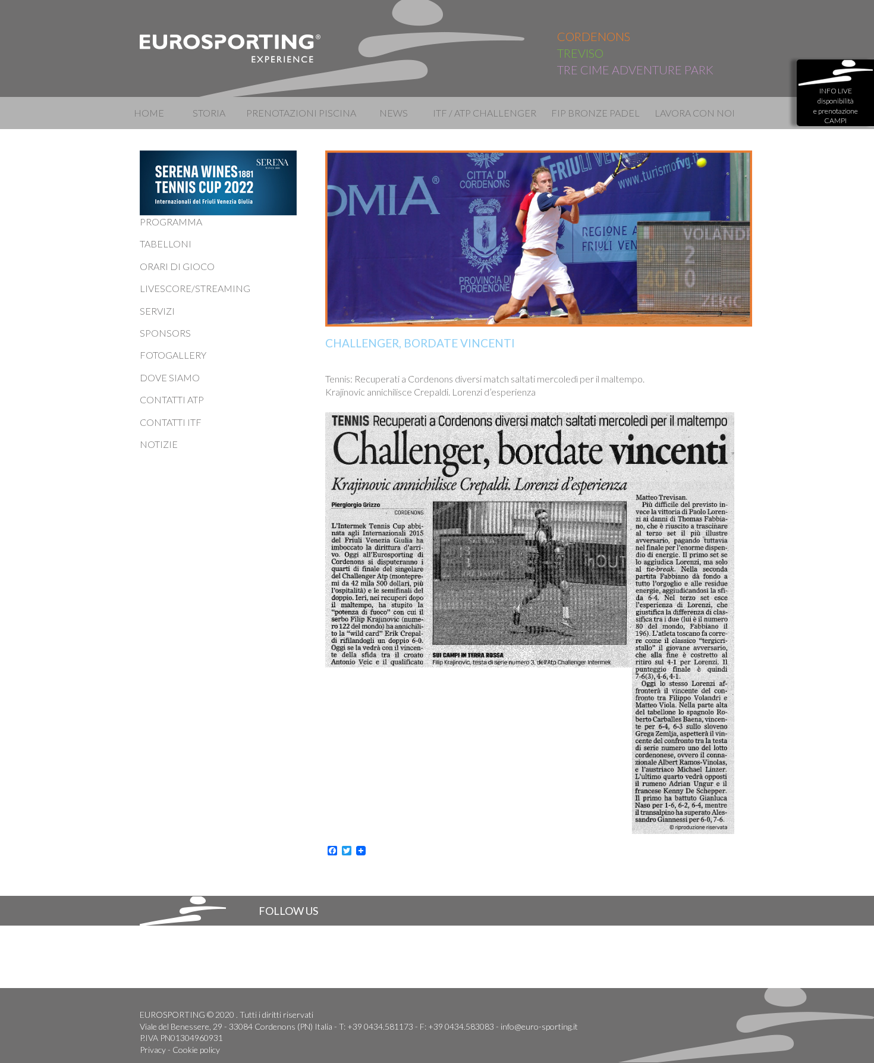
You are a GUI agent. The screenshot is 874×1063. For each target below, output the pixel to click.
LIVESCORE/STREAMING (195, 288)
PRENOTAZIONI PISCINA (301, 112)
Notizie (159, 444)
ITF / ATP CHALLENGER (483, 112)
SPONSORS (165, 332)
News (393, 112)
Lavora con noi (695, 112)
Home (149, 112)
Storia (209, 112)
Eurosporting (231, 48)
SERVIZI (157, 310)
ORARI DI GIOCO (177, 266)
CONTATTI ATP (172, 399)
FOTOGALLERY (173, 354)
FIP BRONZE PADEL (595, 112)
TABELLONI (165, 243)
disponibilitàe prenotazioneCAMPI (835, 105)
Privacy (153, 1050)
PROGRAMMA (171, 221)
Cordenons (593, 36)
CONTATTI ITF (171, 422)
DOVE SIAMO (170, 377)
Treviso (580, 53)
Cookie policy (196, 1050)
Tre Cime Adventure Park (635, 69)
